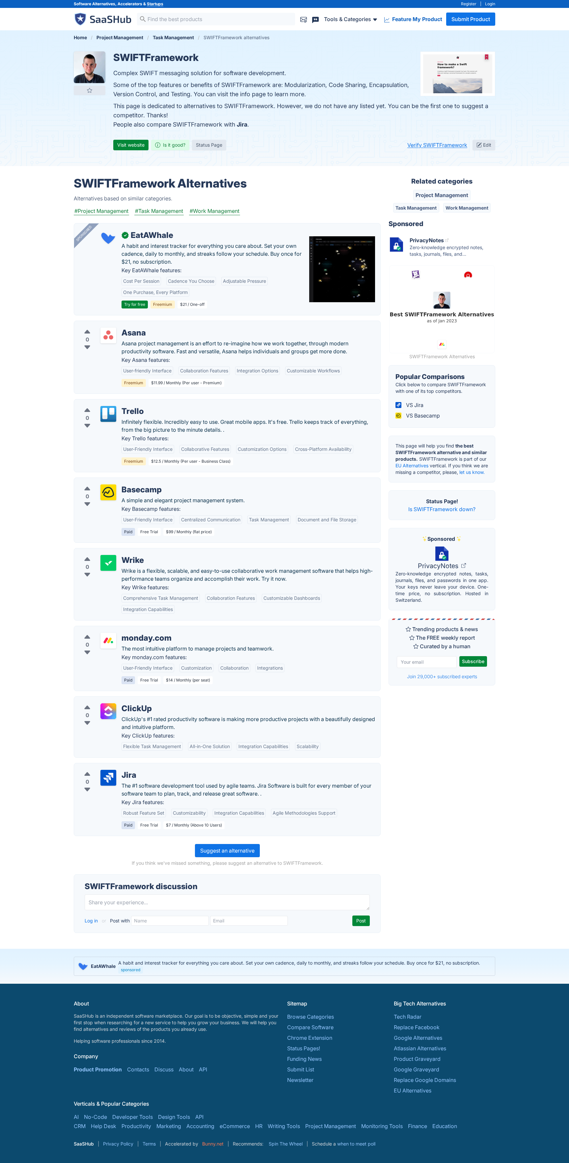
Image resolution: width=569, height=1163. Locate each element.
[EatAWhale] (108, 238)
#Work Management (214, 211)
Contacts (138, 1069)
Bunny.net (213, 1144)
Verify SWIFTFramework (437, 145)
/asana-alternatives (102, 325)
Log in (92, 920)
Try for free (134, 304)
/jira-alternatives (99, 767)
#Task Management (159, 211)
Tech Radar (407, 1016)
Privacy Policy (118, 1144)
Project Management (442, 195)
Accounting (200, 1126)
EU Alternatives (411, 465)
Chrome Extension (309, 1037)
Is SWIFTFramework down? (441, 509)
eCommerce (235, 1126)
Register (468, 3)
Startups (155, 3)
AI (76, 1117)
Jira (242, 124)
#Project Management (101, 211)
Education (444, 1126)
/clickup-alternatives (104, 700)
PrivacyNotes (439, 566)
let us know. (472, 472)
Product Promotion (98, 1069)
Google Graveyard (416, 1069)
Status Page (209, 145)
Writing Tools (284, 1126)
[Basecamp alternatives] (108, 492)
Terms (149, 1144)
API (203, 1069)
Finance (417, 1126)
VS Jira (414, 405)
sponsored (130, 969)
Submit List (300, 1069)
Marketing (168, 1126)
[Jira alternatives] (108, 778)
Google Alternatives (418, 1037)
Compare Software (310, 1027)
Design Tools (174, 1117)
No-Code (95, 1117)
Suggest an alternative (227, 850)
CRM (80, 1126)
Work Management (467, 208)
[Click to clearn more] (284, 966)
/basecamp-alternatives (108, 482)
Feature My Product (416, 19)
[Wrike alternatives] (108, 563)
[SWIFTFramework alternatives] (89, 67)
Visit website (131, 145)
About (186, 1069)
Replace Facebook (417, 1027)
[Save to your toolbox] (89, 90)
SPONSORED (84, 233)
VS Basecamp (422, 415)
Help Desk (103, 1126)
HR (258, 1126)
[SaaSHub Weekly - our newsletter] (304, 19)
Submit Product (470, 19)
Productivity (136, 1126)
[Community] (315, 19)
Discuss (164, 1069)
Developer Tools (132, 1117)
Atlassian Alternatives (420, 1048)
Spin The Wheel (286, 1144)
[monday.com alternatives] (108, 641)
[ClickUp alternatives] (108, 711)
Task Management (416, 208)
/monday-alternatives (105, 630)
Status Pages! (303, 1048)
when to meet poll (356, 1144)
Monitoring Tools (382, 1126)
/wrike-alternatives (102, 552)
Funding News (304, 1059)
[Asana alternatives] (108, 335)
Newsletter (300, 1080)
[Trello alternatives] (108, 414)
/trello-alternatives (101, 403)
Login (490, 3)
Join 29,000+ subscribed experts (442, 676)
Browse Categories (310, 1016)
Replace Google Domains (425, 1080)
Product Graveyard (417, 1059)
